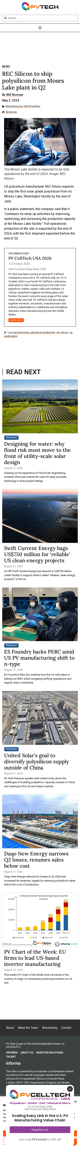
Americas (11, 112)
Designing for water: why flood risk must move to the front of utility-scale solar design (37, 453)
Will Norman (14, 95)
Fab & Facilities (32, 106)
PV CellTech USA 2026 (29, 258)
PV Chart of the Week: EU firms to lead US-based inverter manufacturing (35, 957)
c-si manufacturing (18, 332)
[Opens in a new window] (13, 1063)
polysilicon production (42, 332)
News (6, 66)
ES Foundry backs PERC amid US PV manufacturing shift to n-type (39, 657)
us (71, 332)
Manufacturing (14, 106)
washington (10, 336)
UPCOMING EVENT (18, 253)
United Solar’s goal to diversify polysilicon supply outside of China (36, 761)
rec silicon (62, 332)
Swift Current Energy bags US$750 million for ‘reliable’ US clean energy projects (37, 554)
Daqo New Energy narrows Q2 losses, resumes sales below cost (36, 859)
